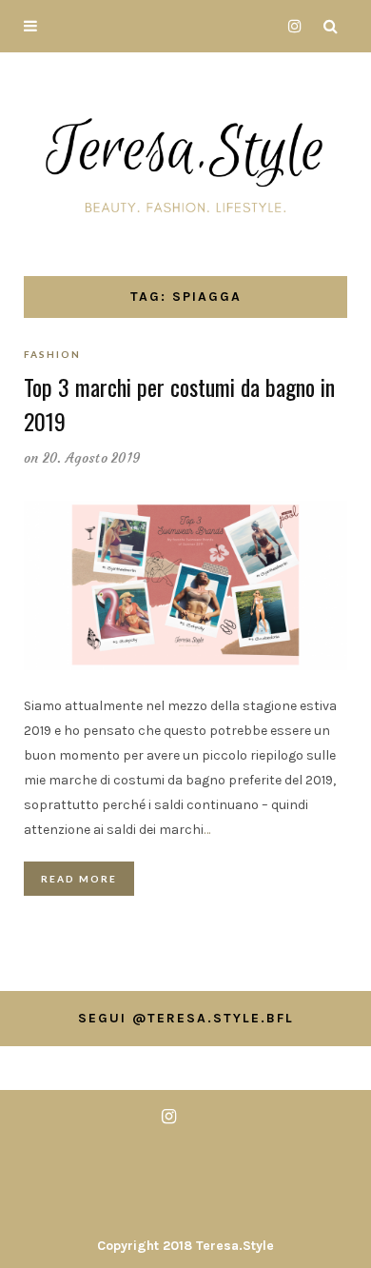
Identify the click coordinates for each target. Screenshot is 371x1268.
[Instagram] (290, 26)
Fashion (52, 354)
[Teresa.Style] (185, 160)
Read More (79, 878)
